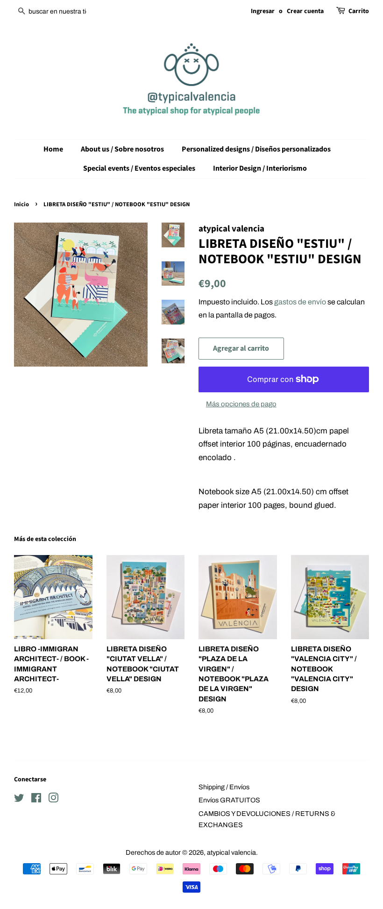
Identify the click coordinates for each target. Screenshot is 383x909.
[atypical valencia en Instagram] (53, 799)
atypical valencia (231, 852)
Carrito (358, 11)
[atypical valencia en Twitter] (19, 799)
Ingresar (263, 11)
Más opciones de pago (241, 404)
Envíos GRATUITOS (229, 800)
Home (53, 149)
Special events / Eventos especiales (139, 168)
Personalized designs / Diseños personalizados (256, 149)
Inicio (21, 204)
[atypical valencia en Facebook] (36, 799)
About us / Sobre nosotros (122, 149)
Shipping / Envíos (224, 787)
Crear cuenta (305, 11)
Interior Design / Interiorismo (260, 168)
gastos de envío (300, 302)
